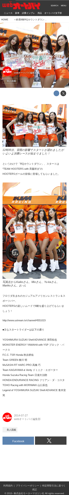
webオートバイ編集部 (25, 72)
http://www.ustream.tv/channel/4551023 (24, 320)
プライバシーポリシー (27, 485)
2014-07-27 (20, 69)
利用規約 (8, 485)
